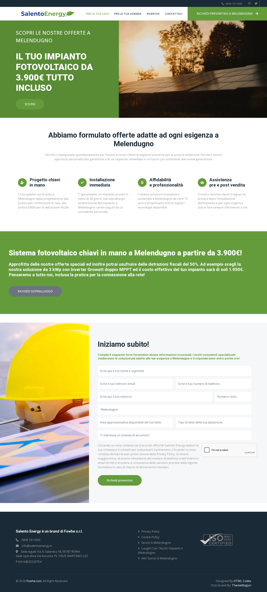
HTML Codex (242, 581)
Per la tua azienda (127, 13)
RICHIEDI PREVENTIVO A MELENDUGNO (225, 14)
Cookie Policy (150, 537)
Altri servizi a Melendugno (159, 558)
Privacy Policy (150, 531)
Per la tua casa (97, 13)
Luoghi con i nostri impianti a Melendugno (160, 550)
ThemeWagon (241, 585)
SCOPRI (30, 104)
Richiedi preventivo (120, 480)
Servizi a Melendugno (156, 543)
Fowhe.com (33, 581)
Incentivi (153, 13)
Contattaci (173, 13)
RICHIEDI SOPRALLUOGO (35, 291)
